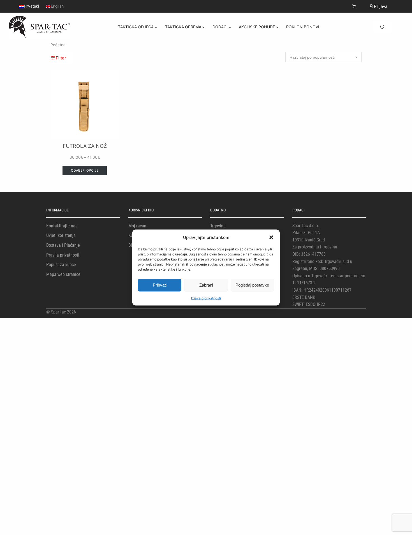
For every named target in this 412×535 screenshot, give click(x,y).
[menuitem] (29, 6)
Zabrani (206, 285)
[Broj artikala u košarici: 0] (354, 6)
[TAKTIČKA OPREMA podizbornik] (203, 27)
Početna (58, 44)
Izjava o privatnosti (206, 298)
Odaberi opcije (84, 170)
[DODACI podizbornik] (230, 27)
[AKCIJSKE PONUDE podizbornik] (277, 27)
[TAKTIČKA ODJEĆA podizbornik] (156, 27)
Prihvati (159, 285)
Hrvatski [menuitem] (31, 6)
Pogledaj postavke (252, 285)
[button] (271, 237)
